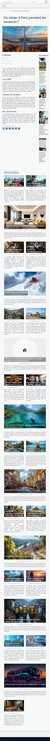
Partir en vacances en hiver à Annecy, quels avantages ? (34, 645)
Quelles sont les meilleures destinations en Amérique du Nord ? (14, 580)
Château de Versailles (9, 60)
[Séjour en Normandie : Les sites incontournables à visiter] (36, 511)
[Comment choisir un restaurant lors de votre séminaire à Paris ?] (14, 705)
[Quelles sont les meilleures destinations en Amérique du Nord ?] (14, 576)
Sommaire (7, 55)
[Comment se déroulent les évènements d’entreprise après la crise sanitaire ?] (14, 511)
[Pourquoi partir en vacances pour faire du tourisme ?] (36, 446)
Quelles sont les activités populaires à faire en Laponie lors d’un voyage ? (36, 580)
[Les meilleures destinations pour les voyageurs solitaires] (14, 313)
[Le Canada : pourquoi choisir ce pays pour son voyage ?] (14, 641)
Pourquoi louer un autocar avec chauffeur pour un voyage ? (25, 685)
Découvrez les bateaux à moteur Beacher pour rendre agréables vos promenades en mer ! (23, 360)
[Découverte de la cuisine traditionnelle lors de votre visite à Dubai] (14, 380)
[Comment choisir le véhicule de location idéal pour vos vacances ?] (42, 91)
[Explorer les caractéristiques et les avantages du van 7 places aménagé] (36, 247)
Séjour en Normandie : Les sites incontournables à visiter (36, 516)
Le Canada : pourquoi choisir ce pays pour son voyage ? (13, 645)
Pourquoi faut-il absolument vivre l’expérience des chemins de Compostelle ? (22, 620)
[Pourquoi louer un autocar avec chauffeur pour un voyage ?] (25, 675)
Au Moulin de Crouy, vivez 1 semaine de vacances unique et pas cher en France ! (42, 77)
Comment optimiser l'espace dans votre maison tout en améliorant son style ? (24, 227)
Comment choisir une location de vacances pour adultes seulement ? (42, 158)
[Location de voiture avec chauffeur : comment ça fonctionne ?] (36, 380)
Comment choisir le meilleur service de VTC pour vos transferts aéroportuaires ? (43, 130)
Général (8, 11)
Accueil (3, 11)
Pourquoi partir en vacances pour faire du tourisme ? (35, 451)
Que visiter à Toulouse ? (13, 490)
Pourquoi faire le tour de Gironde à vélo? (19, 556)
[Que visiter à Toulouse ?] (25, 481)
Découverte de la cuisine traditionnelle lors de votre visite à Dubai (14, 384)
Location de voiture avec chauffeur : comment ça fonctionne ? (35, 384)
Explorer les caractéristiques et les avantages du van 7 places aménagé (36, 253)
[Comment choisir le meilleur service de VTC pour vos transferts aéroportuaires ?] (43, 117)
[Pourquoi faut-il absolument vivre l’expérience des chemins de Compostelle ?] (25, 610)
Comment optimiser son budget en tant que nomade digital (13, 252)
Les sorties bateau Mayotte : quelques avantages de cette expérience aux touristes (25, 426)
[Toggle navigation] (4, 6)
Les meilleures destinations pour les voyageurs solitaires (12, 318)
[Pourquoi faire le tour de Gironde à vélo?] (25, 547)
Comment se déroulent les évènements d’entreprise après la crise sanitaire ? (14, 516)
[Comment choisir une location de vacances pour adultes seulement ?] (42, 144)
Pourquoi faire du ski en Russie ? (16, 292)
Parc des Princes (8, 63)
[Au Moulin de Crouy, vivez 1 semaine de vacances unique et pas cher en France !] (42, 64)
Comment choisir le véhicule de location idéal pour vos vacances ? (42, 104)
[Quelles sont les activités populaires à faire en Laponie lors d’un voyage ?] (36, 576)
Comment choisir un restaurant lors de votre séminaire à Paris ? (13, 710)
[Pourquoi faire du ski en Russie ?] (25, 283)
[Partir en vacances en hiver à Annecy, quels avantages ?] (36, 641)
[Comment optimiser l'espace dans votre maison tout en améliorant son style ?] (25, 217)
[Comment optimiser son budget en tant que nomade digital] (14, 247)
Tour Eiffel (7, 58)
